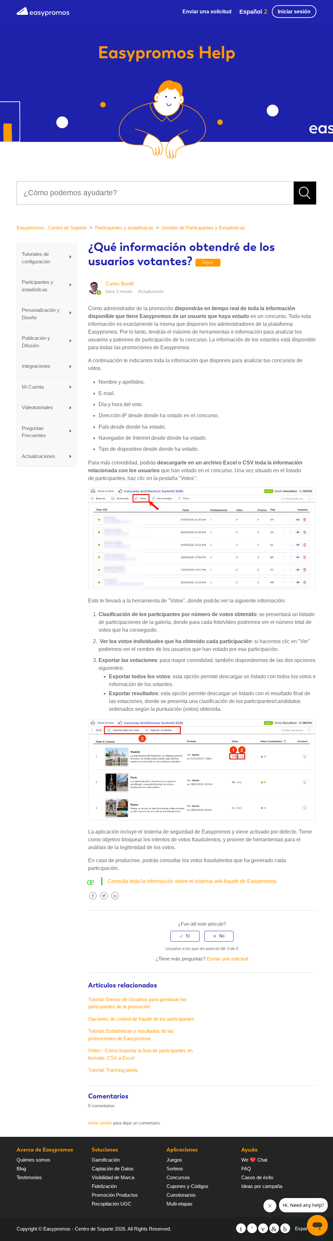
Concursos (178, 1177)
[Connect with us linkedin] (274, 1228)
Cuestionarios (181, 1195)
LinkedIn (115, 901)
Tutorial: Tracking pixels (113, 1070)
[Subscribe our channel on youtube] (263, 1228)
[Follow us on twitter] (241, 1228)
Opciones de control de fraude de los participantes (141, 1019)
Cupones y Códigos (187, 1186)
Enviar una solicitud (207, 11)
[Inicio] (43, 11)
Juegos (174, 1160)
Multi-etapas (179, 1204)
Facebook (93, 901)
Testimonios (29, 1177)
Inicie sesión (100, 1123)
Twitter (104, 901)
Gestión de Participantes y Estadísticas (203, 227)
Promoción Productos (115, 1195)
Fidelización (104, 1186)
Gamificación (106, 1160)
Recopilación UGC (111, 1204)
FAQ (246, 1168)
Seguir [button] (208, 262)
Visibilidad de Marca (113, 1177)
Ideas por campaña (261, 1186)
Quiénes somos (33, 1160)
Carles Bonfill (120, 283)
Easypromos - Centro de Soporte (52, 227)
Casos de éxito (257, 1177)
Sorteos (174, 1168)
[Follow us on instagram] (285, 1228)
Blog (21, 1168)
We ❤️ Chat (254, 1160)
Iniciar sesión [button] (294, 11)
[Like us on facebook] (252, 1228)
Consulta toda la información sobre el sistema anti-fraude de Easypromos (192, 881)
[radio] (185, 936)
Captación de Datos (113, 1168)
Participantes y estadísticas (124, 227)
